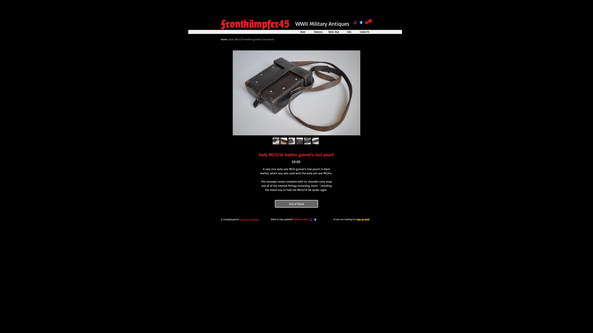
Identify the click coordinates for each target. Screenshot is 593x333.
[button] (368, 21)
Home (224, 39)
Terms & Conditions (249, 219)
